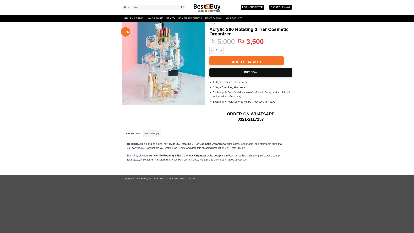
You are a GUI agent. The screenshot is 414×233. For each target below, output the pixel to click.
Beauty (170, 18)
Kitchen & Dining (134, 18)
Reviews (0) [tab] (152, 133)
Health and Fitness (190, 18)
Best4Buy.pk (135, 144)
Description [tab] (132, 133)
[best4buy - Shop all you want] (207, 7)
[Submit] (182, 7)
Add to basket (246, 62)
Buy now (250, 72)
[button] (252, 7)
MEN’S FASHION (213, 18)
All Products (233, 18)
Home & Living (155, 18)
